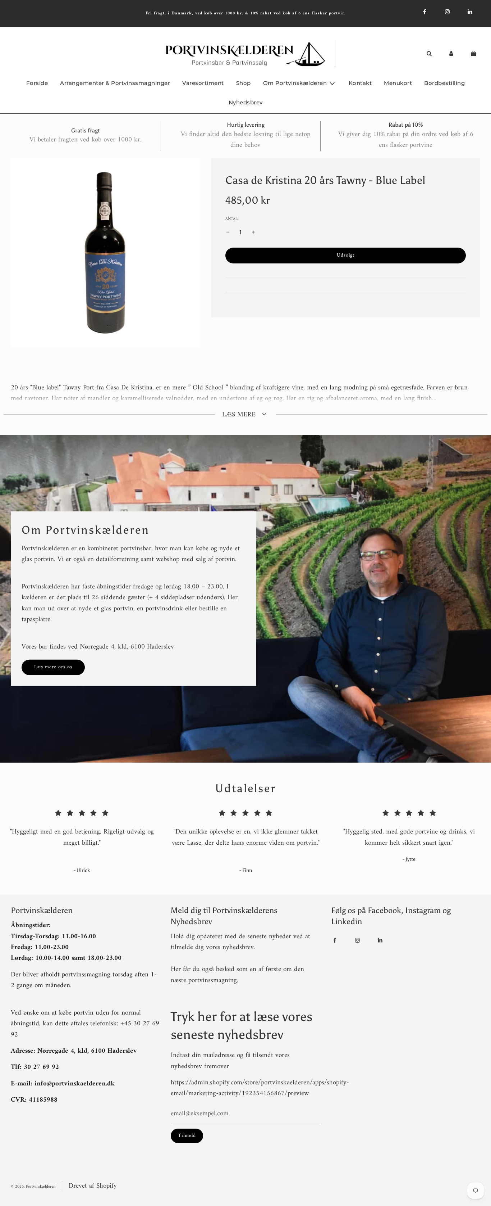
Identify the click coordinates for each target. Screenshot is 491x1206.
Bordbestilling (444, 83)
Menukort (398, 83)
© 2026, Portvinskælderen (33, 1187)
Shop (243, 83)
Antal (231, 219)
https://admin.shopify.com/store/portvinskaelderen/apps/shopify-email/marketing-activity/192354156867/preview (260, 1088)
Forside (37, 83)
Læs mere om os (53, 667)
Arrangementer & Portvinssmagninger (115, 83)
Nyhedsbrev (246, 102)
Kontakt (360, 83)
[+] (253, 233)
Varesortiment (203, 83)
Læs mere (240, 415)
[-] (227, 233)
